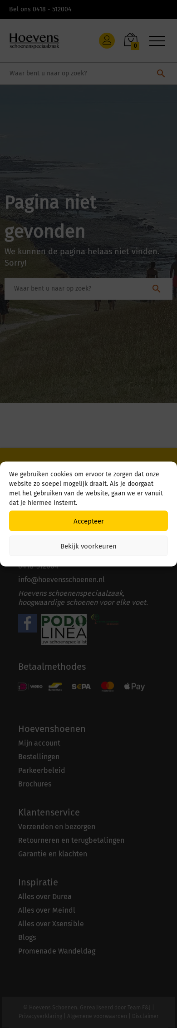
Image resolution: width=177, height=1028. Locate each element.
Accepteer (89, 521)
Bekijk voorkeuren (88, 546)
